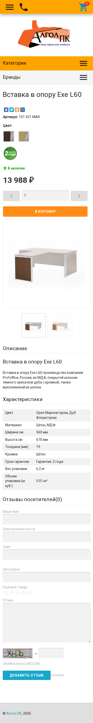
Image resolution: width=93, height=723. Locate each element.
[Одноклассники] (17, 109)
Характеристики (23, 399)
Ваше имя (11, 511)
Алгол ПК (14, 713)
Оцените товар (15, 587)
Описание (15, 348)
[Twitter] (11, 109)
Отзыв (8, 600)
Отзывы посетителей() (32, 499)
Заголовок (11, 569)
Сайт (7, 547)
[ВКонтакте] (6, 109)
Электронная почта (19, 529)
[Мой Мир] (22, 109)
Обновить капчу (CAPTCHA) (21, 663)
